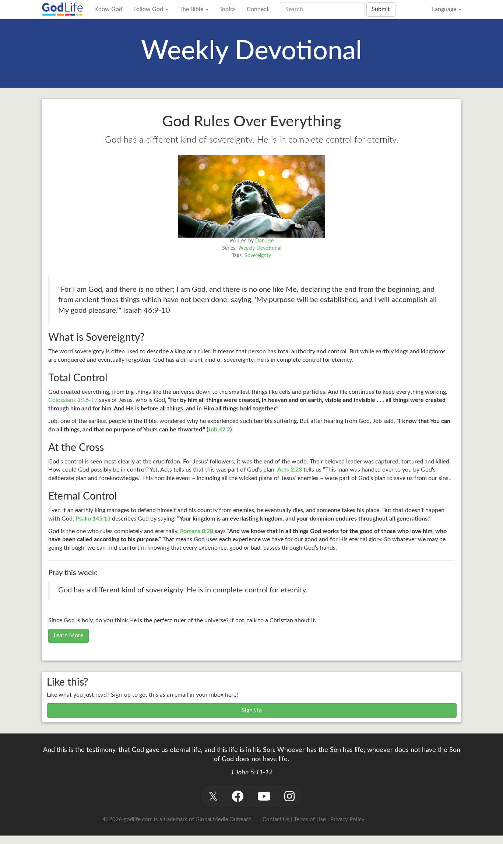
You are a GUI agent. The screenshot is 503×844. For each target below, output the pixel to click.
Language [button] (445, 9)
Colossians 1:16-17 (73, 400)
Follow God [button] (149, 9)
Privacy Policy (347, 819)
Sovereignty (258, 255)
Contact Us (276, 819)
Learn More (68, 635)
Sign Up (252, 710)
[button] (213, 796)
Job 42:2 (219, 429)
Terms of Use (310, 819)
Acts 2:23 (289, 470)
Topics (227, 9)
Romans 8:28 (196, 531)
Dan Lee (264, 241)
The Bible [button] (192, 9)
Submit (381, 9)
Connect (258, 9)
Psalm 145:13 (92, 519)
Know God (108, 9)
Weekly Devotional (259, 248)
